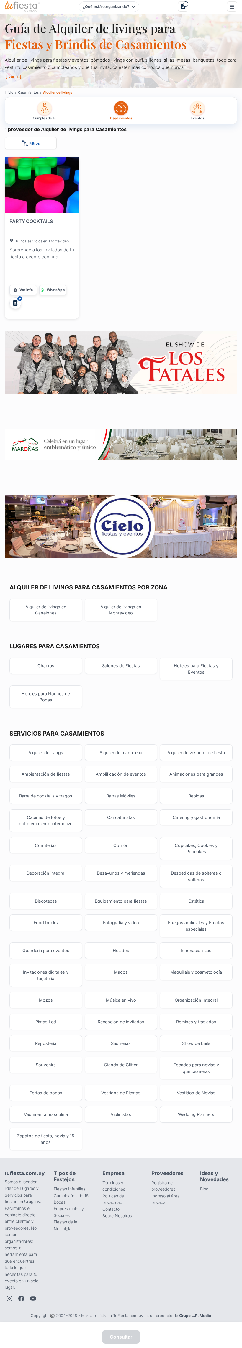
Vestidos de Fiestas (120, 1092)
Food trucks (46, 922)
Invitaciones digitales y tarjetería (45, 975)
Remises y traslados (196, 1021)
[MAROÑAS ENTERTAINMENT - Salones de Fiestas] (121, 444)
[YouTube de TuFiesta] (33, 1298)
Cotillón (121, 845)
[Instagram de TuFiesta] (9, 1298)
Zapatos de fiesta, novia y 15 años (45, 1139)
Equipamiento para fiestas (121, 900)
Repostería (45, 1043)
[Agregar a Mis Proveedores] (15, 303)
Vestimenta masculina (46, 1114)
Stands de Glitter (121, 1064)
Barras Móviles (120, 795)
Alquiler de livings (45, 752)
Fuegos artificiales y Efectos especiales (196, 925)
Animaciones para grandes (196, 774)
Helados (121, 950)
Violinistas (121, 1114)
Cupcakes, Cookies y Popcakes (196, 848)
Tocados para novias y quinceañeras (196, 1068)
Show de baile (196, 1043)
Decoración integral (46, 872)
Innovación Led (196, 950)
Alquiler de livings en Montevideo (120, 610)
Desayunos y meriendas (121, 872)
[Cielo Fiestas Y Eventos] (121, 526)
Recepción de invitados (121, 1021)
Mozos (46, 999)
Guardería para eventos (45, 950)
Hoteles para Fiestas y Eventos (196, 669)
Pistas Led (45, 1021)
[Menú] (232, 6)
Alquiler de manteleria (120, 752)
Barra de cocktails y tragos (45, 795)
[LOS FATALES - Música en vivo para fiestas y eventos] (121, 362)
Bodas (60, 1202)
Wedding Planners (196, 1114)
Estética (196, 900)
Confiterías (46, 845)
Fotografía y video (121, 922)
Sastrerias (121, 1043)
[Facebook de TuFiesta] (21, 1298)
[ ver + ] (13, 76)
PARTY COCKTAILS (31, 221)
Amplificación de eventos (121, 774)
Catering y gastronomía (196, 817)
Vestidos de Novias (196, 1092)
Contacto (111, 1209)
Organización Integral (196, 999)
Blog (204, 1188)
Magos (121, 971)
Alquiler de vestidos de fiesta (196, 752)
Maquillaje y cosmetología (196, 971)
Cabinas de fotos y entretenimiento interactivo (46, 820)
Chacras (45, 665)
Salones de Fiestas (121, 665)
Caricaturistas (121, 817)
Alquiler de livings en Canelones (45, 610)
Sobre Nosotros (117, 1215)
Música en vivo (121, 999)
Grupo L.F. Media (195, 1315)
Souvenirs (46, 1064)
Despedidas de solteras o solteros (196, 876)
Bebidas (196, 795)
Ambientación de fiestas (46, 774)
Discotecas (46, 900)
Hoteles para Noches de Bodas (46, 697)
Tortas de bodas (46, 1092)
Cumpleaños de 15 (71, 1195)
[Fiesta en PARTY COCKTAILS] (42, 186)
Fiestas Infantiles (69, 1188)
